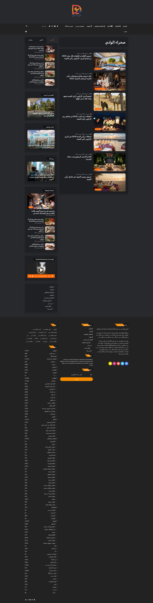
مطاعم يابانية (51, 496)
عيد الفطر (52, 400)
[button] (41, 270)
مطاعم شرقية (51, 477)
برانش (53, 444)
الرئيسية (125, 26)
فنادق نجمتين (51, 436)
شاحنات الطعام (51, 452)
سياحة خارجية (52, 570)
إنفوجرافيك (53, 356)
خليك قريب (48, 306)
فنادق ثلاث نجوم (51, 427)
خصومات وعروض (51, 554)
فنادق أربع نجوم (51, 422)
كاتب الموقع (87, 53)
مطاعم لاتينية (51, 482)
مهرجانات (52, 414)
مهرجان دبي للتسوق (50, 411)
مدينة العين (52, 353)
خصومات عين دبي (79, 26)
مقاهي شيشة (51, 502)
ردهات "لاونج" (51, 449)
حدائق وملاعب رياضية (49, 526)
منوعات (54, 587)
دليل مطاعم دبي (43, 338)
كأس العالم (52, 405)
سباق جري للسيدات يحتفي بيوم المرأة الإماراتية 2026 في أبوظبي (36, 73)
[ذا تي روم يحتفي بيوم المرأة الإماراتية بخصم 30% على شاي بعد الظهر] (50, 65)
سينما (53, 532)
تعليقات (30, 40)
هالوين (53, 416)
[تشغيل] (52, 276)
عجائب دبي (53, 576)
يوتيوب (53, 364)
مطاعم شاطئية (51, 474)
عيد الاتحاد (52, 392)
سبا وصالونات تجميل (50, 529)
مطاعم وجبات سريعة (49, 493)
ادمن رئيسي (87, 114)
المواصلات (53, 507)
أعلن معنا (49, 309)
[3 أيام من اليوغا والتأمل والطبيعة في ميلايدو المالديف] (50, 82)
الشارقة (54, 370)
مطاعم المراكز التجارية (49, 469)
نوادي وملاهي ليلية (50, 504)
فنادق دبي (45, 341)
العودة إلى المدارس (50, 383)
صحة (54, 592)
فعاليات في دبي (52, 341)
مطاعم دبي (37, 341)
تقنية (55, 546)
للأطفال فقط (51, 535)
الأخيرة (52, 40)
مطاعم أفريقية (51, 458)
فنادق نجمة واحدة (50, 433)
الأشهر (41, 40)
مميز (55, 584)
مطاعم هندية (52, 491)
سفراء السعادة (52, 568)
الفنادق (109, 26)
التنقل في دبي (51, 510)
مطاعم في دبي (29, 341)
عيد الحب (52, 397)
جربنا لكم (54, 548)
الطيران (53, 518)
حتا (55, 551)
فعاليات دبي (29, 338)
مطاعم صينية (51, 480)
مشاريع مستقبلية (47, 300)
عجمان (54, 579)
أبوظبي (54, 329)
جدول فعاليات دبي (42, 335)
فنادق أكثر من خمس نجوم (48, 425)
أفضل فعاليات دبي (52, 332)
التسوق (53, 524)
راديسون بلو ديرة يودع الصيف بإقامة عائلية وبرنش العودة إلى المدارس (36, 48)
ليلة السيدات (52, 455)
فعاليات (36, 338)
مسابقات (52, 361)
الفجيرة (54, 372)
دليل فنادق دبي (53, 338)
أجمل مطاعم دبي (47, 329)
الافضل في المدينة (49, 298)
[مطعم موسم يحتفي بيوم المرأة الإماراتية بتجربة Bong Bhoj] (50, 57)
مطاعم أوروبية (51, 463)
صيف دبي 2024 (69, 26)
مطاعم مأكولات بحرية (49, 485)
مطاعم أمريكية (51, 460)
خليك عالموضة (52, 557)
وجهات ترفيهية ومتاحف (49, 543)
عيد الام (53, 394)
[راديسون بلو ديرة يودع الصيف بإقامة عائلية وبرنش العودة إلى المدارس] (50, 49)
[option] (41, 108)
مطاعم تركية (51, 471)
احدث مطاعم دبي (42, 332)
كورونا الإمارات (52, 581)
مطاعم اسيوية (51, 466)
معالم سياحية (51, 540)
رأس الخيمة (53, 562)
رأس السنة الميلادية (50, 386)
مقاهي (53, 499)
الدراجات (52, 513)
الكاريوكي (52, 441)
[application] (41, 270)
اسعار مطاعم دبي (52, 335)
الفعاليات (117, 26)
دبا (54, 375)
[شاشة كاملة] (30, 276)
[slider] (42, 276)
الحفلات (53, 381)
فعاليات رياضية (51, 403)
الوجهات (89, 26)
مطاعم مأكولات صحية (49, 488)
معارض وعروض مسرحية (48, 408)
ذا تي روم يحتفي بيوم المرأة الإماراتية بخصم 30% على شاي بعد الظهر (36, 64)
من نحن (50, 303)
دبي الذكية (53, 559)
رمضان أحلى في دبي (50, 565)
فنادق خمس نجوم (50, 430)
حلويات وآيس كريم (50, 447)
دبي (28, 335)
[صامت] (32, 276)
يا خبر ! (125, 31)
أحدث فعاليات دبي (37, 329)
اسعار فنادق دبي (32, 332)
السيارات (52, 515)
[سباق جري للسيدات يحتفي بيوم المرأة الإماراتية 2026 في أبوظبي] (50, 74)
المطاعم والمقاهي (99, 26)
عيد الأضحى (52, 389)
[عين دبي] (76, 12)
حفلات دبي (33, 335)
